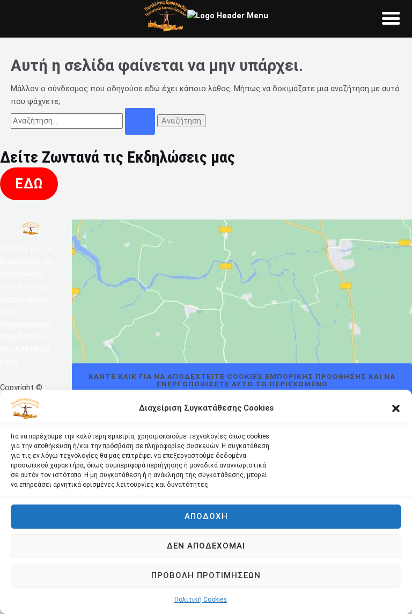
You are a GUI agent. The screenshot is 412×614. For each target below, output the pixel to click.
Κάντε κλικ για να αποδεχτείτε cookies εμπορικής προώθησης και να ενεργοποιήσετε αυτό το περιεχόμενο (242, 380)
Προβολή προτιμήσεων (206, 575)
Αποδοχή (206, 516)
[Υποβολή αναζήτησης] (140, 121)
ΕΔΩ (29, 184)
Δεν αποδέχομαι (206, 546)
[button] (396, 408)
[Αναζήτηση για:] (84, 121)
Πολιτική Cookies (200, 599)
